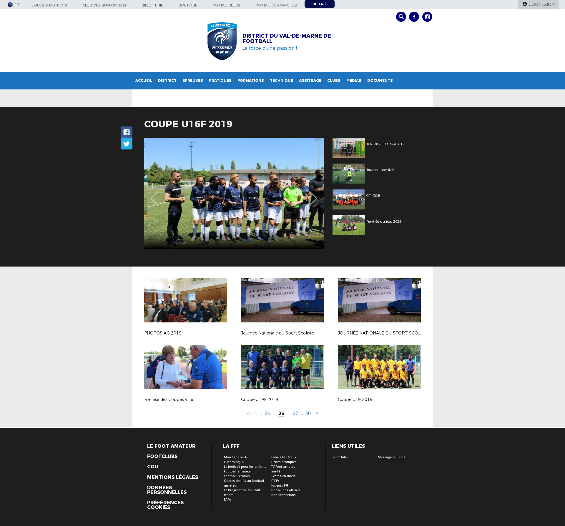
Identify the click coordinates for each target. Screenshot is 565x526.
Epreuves (192, 80)
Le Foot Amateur (171, 446)
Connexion (542, 4)
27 (295, 413)
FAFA (227, 500)
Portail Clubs (226, 5)
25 (267, 413)
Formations (250, 80)
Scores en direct (283, 476)
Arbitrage (310, 80)
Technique (281, 80)
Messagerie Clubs (391, 457)
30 (308, 413)
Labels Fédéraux (283, 457)
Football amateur (237, 471)
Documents (380, 80)
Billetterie (152, 5)
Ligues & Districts (49, 5)
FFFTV (275, 481)
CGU (152, 467)
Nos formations (283, 495)
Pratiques (220, 80)
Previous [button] (154, 194)
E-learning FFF (234, 462)
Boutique (188, 5)
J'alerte (319, 4)
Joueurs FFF (279, 485)
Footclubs (162, 456)
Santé (275, 471)
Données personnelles (167, 490)
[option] (234, 193)
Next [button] (313, 194)
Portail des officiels (276, 5)
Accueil (143, 80)
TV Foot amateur (284, 467)
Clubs (333, 80)
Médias (353, 80)
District (167, 80)
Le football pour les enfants (245, 467)
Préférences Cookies (165, 505)
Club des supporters (104, 5)
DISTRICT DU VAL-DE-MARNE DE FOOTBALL (286, 38)
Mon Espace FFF (236, 457)
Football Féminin (237, 476)
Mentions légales (172, 477)
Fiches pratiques (284, 462)
